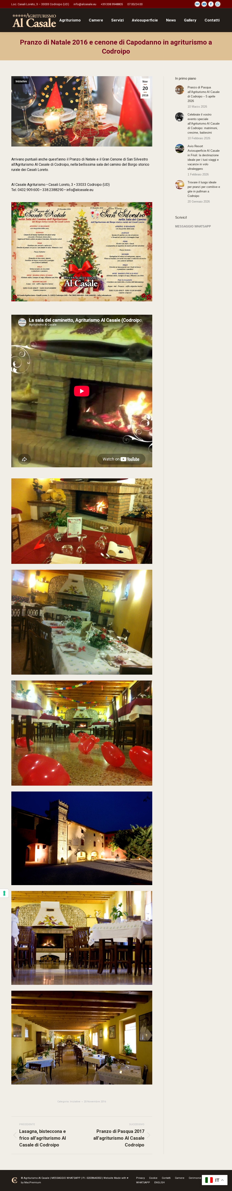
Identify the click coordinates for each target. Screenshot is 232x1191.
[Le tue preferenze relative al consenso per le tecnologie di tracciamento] (4, 893)
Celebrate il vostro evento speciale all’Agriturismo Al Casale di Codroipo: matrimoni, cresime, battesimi (204, 123)
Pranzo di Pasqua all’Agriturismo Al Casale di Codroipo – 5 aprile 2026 (204, 94)
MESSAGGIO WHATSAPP (193, 226)
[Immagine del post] (179, 89)
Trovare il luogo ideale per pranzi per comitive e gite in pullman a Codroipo (204, 189)
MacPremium (32, 1182)
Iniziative (21, 81)
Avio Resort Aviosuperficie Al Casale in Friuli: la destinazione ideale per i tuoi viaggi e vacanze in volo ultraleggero (204, 157)
